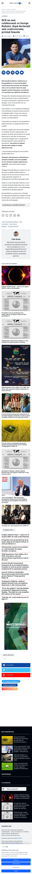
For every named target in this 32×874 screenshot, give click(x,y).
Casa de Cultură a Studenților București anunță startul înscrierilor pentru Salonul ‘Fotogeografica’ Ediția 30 (14, 444)
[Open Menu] (2, 3)
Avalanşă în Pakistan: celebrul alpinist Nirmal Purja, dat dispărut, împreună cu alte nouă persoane (15, 472)
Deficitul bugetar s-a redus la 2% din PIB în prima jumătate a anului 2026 (22, 757)
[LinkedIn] (13, 73)
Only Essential (16, 863)
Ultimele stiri (8, 530)
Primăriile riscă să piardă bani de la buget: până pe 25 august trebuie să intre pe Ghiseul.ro (14, 314)
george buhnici (13, 226)
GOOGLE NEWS (18, 838)
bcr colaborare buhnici (10, 222)
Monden (14, 9)
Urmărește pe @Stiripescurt (12, 681)
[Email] (22, 73)
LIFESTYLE (8, 9)
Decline (16, 871)
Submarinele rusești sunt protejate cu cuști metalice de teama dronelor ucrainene (15, 341)
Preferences (16, 867)
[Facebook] (4, 73)
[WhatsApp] (17, 73)
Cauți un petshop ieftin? (9, 689)
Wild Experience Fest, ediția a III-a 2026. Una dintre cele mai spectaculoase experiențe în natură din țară (15, 389)
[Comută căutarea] (29, 3)
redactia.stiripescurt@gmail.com (14, 843)
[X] (8, 73)
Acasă (3, 9)
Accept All (16, 860)
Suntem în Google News (9, 685)
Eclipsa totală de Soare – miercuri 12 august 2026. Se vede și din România (15, 287)
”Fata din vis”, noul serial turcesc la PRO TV (15, 525)
